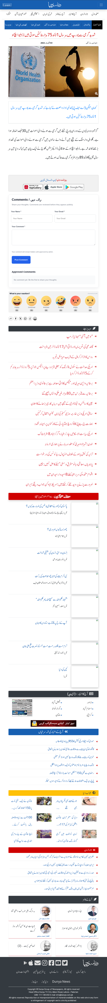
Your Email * (60, 212)
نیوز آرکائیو (67, 972)
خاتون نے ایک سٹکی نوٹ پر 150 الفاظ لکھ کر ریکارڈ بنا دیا (21, 808)
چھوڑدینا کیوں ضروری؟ (57, 529)
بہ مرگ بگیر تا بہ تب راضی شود (23, 911)
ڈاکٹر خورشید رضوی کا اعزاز (72, 928)
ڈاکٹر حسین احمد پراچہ (88, 936)
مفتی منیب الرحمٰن (43, 953)
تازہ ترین (84, 14)
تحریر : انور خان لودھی (60, 559)
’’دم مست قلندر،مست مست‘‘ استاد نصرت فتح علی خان (44, 646)
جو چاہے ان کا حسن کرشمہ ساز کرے (24, 928)
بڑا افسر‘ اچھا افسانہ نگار (73, 946)
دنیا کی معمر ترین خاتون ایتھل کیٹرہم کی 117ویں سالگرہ (66, 824)
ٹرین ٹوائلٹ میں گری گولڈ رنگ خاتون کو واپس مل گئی (66, 841)
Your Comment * (18, 227)
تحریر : (65, 676)
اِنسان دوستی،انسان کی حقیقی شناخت (52, 553)
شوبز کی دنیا (35, 24)
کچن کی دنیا (63, 669)
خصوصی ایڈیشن (21, 14)
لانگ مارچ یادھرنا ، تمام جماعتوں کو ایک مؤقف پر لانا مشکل (72, 765)
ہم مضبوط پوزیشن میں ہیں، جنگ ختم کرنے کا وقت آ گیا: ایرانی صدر (69, 888)
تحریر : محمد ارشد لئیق (60, 652)
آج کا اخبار (73, 14)
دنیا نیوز (44, 981)
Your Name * (16, 212)
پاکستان (87, 24)
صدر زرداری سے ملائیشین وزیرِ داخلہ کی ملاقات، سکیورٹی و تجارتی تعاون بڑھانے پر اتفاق (61, 872)
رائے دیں (54, 972)
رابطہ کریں (81, 972)
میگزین (8, 14)
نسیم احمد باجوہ (91, 953)
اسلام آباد (87, 708)
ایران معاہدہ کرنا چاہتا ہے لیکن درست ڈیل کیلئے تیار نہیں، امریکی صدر (68, 864)
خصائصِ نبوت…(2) (26, 946)
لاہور (89, 702)
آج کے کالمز (60, 14)
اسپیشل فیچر (34, 14)
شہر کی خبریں (47, 14)
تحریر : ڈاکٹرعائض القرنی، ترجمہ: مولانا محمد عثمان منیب (50, 582)
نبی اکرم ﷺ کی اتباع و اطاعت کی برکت (51, 576)
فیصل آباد (56, 702)
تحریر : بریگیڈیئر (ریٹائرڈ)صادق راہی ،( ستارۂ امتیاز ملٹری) (48, 512)
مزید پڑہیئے (87, 328)
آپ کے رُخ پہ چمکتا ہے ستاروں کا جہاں (51, 623)
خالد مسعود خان (44, 918)
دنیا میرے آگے (50, 24)
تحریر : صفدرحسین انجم (60, 606)
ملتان (58, 715)
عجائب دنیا (64, 24)
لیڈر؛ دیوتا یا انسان (75, 911)
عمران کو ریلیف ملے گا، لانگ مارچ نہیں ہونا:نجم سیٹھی (74, 757)
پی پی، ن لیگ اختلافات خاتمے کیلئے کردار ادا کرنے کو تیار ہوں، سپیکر (69, 781)
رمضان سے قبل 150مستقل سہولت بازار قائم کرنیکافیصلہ (71, 773)
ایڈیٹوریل (75, 24)
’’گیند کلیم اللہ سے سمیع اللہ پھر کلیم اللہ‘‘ (51, 599)
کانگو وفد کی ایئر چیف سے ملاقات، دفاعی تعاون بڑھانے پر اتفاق (71, 749)
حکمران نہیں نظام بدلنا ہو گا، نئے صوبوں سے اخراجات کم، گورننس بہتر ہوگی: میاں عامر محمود (60, 856)
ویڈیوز (34, 981)
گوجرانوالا (56, 708)
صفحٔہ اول (95, 14)
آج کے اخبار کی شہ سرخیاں (51, 732)
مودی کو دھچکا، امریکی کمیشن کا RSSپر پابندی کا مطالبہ (74, 741)
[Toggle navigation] (101, 4)
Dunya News (61, 981)
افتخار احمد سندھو (43, 936)
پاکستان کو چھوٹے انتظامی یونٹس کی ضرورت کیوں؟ (46, 506)
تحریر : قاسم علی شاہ (61, 536)
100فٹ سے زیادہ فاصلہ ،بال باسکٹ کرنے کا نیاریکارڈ (21, 824)
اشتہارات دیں (22, 972)
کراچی (89, 715)
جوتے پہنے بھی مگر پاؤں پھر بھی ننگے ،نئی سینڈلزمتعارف (66, 808)
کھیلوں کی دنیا (21, 24)
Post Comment (21, 260)
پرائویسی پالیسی (39, 972)
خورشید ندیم (92, 918)
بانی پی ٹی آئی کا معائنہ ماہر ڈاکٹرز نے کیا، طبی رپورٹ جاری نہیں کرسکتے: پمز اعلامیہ (64, 880)
